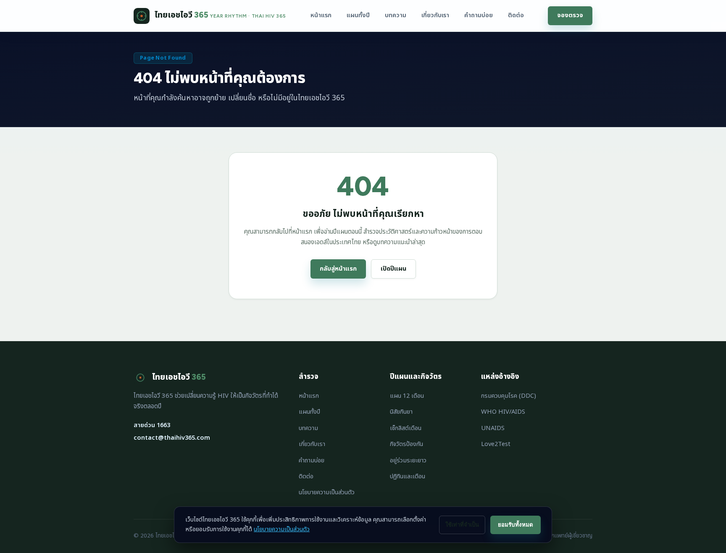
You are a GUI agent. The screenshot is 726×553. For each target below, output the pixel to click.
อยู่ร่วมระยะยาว (408, 460)
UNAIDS (493, 428)
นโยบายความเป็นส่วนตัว (327, 492)
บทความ (395, 15)
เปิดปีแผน (393, 269)
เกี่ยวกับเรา (435, 15)
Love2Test (495, 444)
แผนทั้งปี (358, 15)
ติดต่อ (516, 15)
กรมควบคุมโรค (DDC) (508, 396)
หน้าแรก (320, 15)
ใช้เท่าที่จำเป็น (462, 525)
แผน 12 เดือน (407, 396)
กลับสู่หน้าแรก (338, 269)
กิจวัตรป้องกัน (406, 444)
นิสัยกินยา (401, 412)
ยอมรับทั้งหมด (515, 525)
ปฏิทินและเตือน (407, 476)
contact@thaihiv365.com (172, 438)
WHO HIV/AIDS (503, 412)
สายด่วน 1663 (152, 425)
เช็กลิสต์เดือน (405, 428)
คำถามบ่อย (478, 15)
